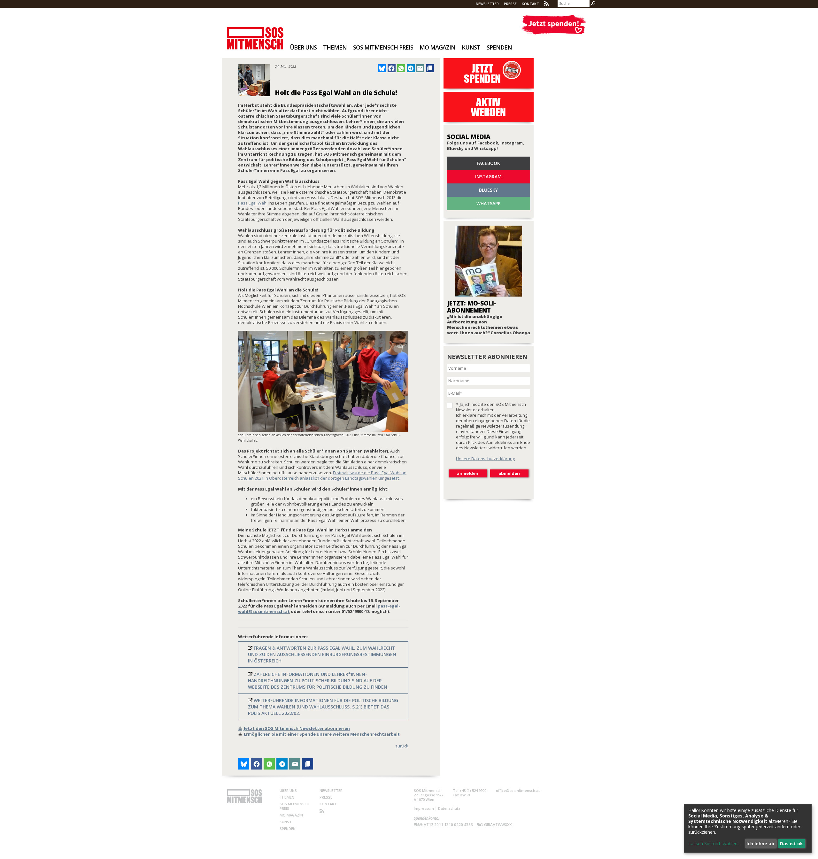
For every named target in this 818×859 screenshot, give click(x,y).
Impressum (424, 808)
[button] (382, 68)
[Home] (255, 34)
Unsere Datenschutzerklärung (485, 458)
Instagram (488, 177)
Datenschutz (449, 808)
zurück (401, 746)
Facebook (488, 163)
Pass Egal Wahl (252, 203)
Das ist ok (791, 843)
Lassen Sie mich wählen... (714, 843)
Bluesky (488, 190)
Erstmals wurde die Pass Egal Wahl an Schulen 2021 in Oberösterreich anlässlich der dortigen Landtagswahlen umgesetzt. (322, 475)
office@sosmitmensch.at (518, 790)
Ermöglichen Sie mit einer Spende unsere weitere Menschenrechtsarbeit (322, 734)
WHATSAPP (488, 203)
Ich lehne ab (760, 843)
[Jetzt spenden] (553, 25)
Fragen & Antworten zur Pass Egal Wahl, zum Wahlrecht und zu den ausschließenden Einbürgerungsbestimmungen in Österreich (322, 654)
